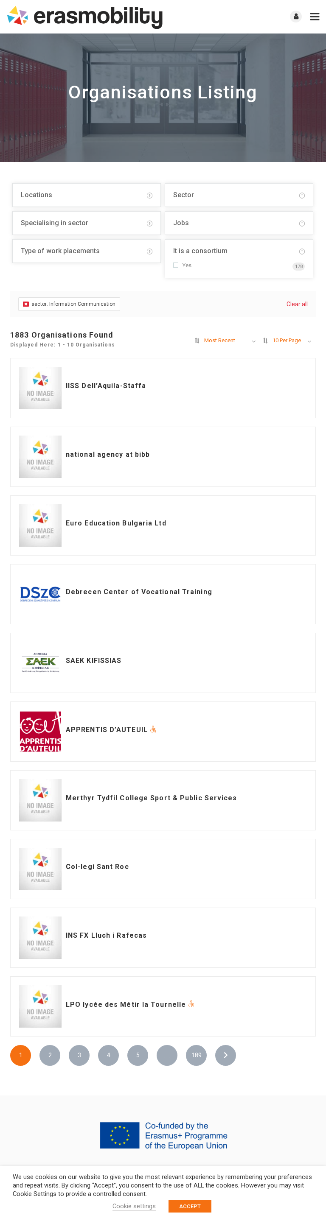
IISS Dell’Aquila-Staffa (106, 386)
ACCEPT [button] (190, 1206)
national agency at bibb (108, 454)
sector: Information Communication (73, 304)
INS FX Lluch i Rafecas (106, 935)
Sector (183, 195)
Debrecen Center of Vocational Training (139, 592)
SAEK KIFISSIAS (93, 661)
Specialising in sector (54, 223)
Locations (36, 195)
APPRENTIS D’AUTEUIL (108, 730)
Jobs (181, 223)
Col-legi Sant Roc (97, 867)
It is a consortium (200, 251)
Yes (187, 265)
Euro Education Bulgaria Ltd (116, 523)
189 (196, 1055)
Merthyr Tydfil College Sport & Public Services (151, 798)
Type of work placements (60, 251)
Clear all (297, 304)
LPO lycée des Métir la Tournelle (127, 1004)
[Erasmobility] (84, 16)
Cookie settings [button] (134, 1206)
